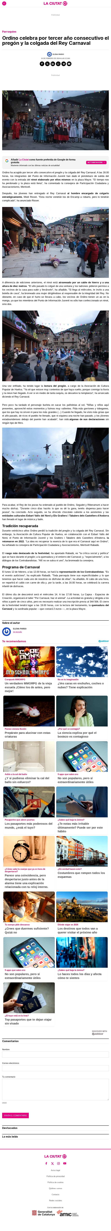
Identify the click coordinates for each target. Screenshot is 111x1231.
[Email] (69, 63)
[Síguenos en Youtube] (65, 1163)
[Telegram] (63, 63)
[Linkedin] (53, 63)
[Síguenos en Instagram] (58, 1163)
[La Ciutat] (55, 3)
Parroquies (9, 31)
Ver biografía (17, 632)
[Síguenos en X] (52, 1163)
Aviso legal (55, 1170)
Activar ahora (95, 162)
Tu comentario (8, 1077)
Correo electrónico (10, 1063)
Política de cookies (56, 1182)
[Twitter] (47, 63)
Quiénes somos (55, 1188)
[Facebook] (42, 63)
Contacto (55, 1194)
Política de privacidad (56, 1176)
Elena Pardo (58, 54)
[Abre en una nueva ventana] (43, 1213)
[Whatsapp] (58, 63)
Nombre (6, 1049)
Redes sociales (55, 1200)
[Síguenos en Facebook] (46, 1163)
